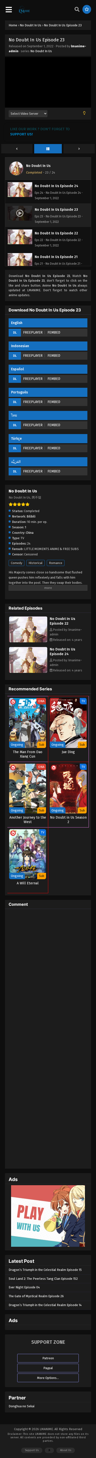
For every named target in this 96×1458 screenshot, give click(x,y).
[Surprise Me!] (86, 9)
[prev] (16, 149)
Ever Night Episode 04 (24, 1287)
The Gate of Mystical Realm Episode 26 (36, 1296)
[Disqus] (48, 974)
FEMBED (54, 332)
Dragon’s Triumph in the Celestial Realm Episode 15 (45, 1270)
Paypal (48, 1368)
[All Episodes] (48, 149)
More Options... (48, 1378)
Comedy (16, 563)
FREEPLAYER (33, 332)
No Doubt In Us (41, 51)
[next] (79, 149)
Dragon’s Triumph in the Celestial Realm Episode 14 (45, 1305)
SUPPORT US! (21, 134)
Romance (55, 563)
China (29, 533)
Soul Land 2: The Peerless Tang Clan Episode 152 (43, 1278)
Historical (36, 563)
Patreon (48, 1358)
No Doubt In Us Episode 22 (62, 621)
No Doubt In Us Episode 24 (62, 651)
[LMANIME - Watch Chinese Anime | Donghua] (24, 12)
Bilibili (31, 516)
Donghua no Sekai (21, 1406)
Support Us (32, 1450)
